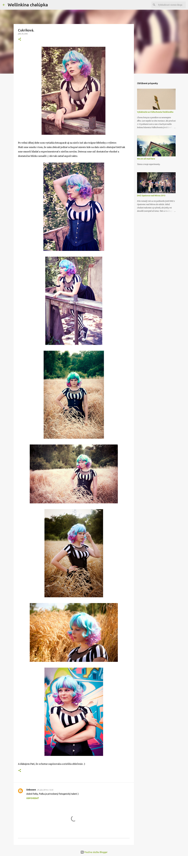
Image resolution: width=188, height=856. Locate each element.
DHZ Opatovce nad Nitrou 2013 (151, 195)
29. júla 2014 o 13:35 (45, 790)
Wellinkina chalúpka (28, 4)
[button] (19, 39)
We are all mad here (146, 159)
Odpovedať (32, 798)
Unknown (31, 789)
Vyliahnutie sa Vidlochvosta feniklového (155, 112)
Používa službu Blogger (95, 852)
